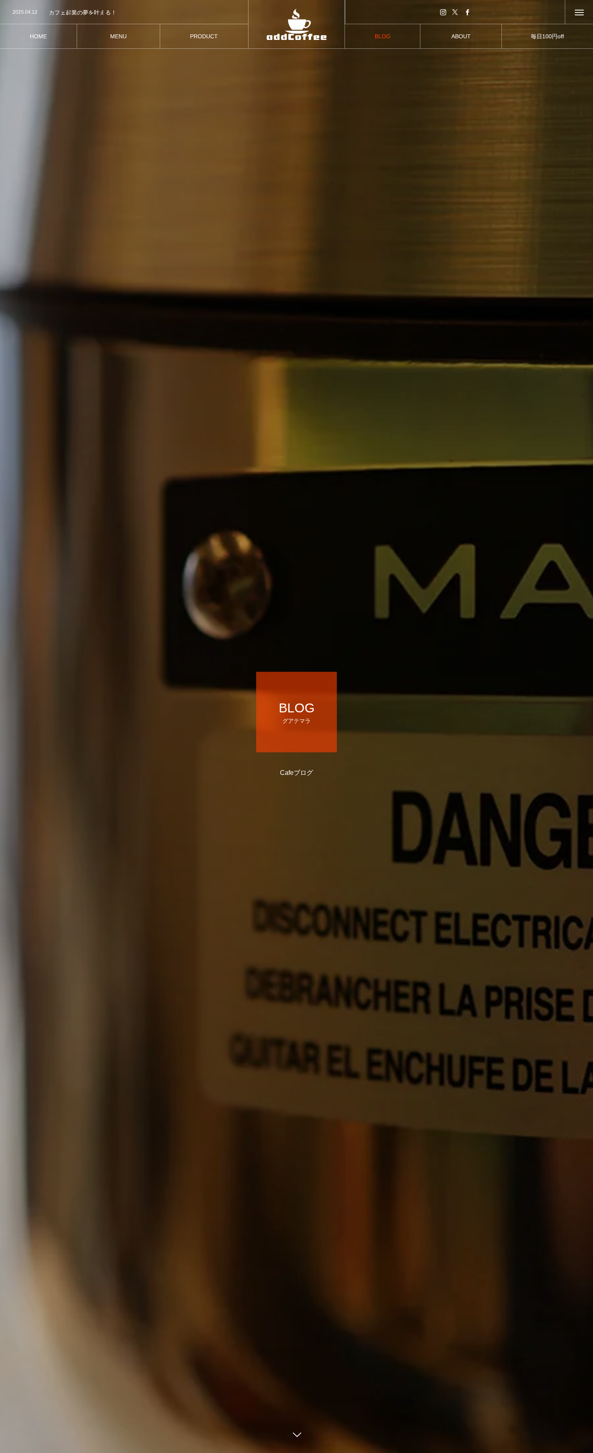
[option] (124, 12)
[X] (455, 12)
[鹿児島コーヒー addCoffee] (296, 24)
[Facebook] (467, 12)
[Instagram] (443, 12)
